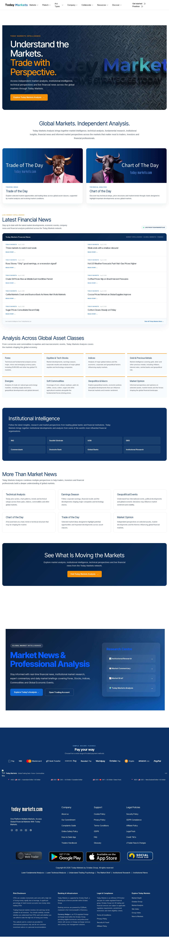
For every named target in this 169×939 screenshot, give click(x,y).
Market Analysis (137, 905)
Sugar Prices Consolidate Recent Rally (22, 310)
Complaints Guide (69, 825)
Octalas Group (137, 902)
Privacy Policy (99, 820)
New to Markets (137, 916)
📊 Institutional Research (131, 658)
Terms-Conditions (101, 825)
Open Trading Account (59, 692)
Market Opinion (137, 381)
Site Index (135, 909)
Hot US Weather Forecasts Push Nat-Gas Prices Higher (112, 263)
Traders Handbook (69, 843)
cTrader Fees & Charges (136, 843)
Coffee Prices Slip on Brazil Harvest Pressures (108, 279)
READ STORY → (10, 252)
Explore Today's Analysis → (26, 692)
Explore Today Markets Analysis (29, 97)
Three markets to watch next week (21, 248)
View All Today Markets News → (154, 321)
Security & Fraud (103, 922)
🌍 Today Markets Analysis (131, 688)
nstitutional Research (122, 873)
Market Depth (137, 898)
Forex (7, 358)
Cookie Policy (99, 814)
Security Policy (132, 814)
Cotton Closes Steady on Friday (102, 310)
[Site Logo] (16, 4)
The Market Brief (103, 873)
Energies (9, 381)
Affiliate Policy (132, 825)
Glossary (97, 843)
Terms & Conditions (104, 915)
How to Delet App (69, 837)
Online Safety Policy (70, 831)
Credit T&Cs (131, 837)
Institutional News (140, 873)
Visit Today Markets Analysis (84, 574)
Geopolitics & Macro (97, 381)
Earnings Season (70, 494)
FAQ (95, 837)
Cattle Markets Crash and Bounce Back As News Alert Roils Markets (36, 294)
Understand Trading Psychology (82, 873)
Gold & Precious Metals (141, 358)
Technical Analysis (15, 494)
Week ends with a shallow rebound (103, 248)
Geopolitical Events (127, 494)
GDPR (96, 831)
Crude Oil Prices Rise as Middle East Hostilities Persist (29, 279)
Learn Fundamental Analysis (32, 873)
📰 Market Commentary (131, 668)
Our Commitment (68, 820)
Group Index (136, 913)
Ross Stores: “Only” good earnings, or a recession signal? (31, 263)
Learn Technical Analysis (56, 873)
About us (65, 814)
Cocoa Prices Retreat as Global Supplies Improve (109, 294)
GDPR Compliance (134, 820)
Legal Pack (130, 831)
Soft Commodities (55, 381)
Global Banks (93, 450)
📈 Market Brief (131, 678)
